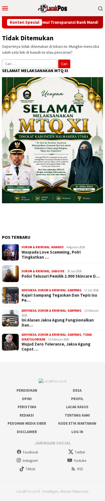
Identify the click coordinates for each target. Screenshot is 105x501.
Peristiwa (27, 407)
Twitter (80, 452)
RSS (80, 469)
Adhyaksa (29, 290)
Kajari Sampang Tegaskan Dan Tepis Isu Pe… (59, 298)
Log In (77, 431)
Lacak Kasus (77, 407)
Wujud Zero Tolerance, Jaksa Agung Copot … (56, 347)
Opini (27, 398)
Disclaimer (27, 431)
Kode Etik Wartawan (77, 423)
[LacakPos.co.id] (52, 7)
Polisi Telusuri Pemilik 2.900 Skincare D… (61, 276)
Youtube (80, 460)
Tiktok (30, 469)
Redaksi (27, 415)
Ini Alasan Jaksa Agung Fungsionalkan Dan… (58, 323)
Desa (77, 390)
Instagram (30, 460)
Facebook (30, 452)
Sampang (74, 290)
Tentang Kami (77, 415)
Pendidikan (27, 390)
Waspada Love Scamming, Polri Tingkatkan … (51, 255)
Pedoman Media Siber (27, 423)
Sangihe (57, 271)
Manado (57, 247)
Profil (77, 398)
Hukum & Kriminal (36, 247)
